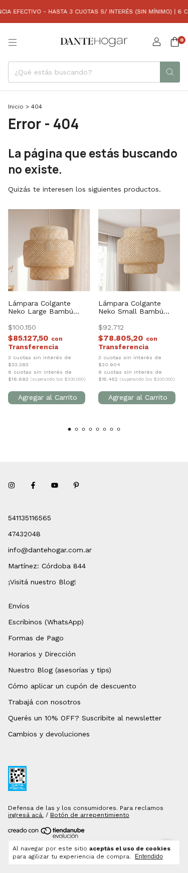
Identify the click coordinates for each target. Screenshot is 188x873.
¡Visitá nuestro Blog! (42, 582)
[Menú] (12, 42)
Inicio (16, 106)
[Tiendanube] (47, 835)
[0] (174, 43)
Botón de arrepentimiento (89, 814)
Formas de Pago (36, 638)
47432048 (24, 534)
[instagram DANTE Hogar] (11, 486)
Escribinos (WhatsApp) (46, 622)
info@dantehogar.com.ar (50, 550)
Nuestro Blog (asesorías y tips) (59, 670)
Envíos (19, 606)
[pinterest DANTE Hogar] (76, 486)
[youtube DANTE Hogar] (54, 486)
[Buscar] (170, 72)
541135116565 (29, 518)
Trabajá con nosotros (44, 702)
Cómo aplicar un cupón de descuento (72, 686)
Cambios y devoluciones (49, 734)
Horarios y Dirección (42, 654)
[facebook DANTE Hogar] (33, 486)
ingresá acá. (26, 814)
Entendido (149, 856)
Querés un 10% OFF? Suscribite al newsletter (84, 718)
